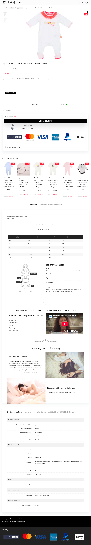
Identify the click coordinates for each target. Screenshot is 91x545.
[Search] (79, 2)
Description (33, 205)
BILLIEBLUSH (38, 315)
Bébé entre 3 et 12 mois (44, 461)
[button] (87, 12)
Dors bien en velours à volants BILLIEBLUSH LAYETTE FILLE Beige (38, 182)
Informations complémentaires (51, 205)
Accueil (5, 8)
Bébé (11, 8)
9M (36, 470)
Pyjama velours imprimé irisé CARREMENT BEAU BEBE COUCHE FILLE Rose (23, 182)
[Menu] (4, 2)
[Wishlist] (86, 2)
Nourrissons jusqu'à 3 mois (71, 461)
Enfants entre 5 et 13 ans (57, 461)
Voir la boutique (45, 121)
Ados (36, 461)
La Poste (37, 428)
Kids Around (14, 357)
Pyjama (19, 8)
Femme (37, 467)
